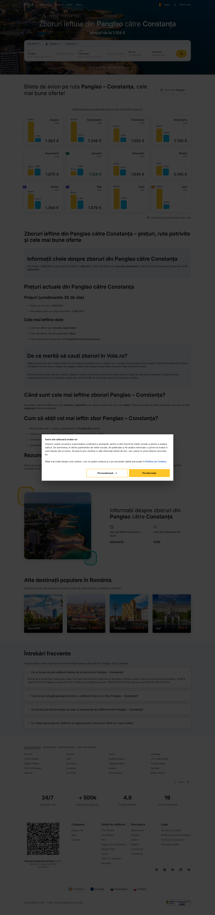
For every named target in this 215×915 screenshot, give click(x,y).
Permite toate (149, 473)
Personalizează (105, 473)
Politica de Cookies (155, 461)
